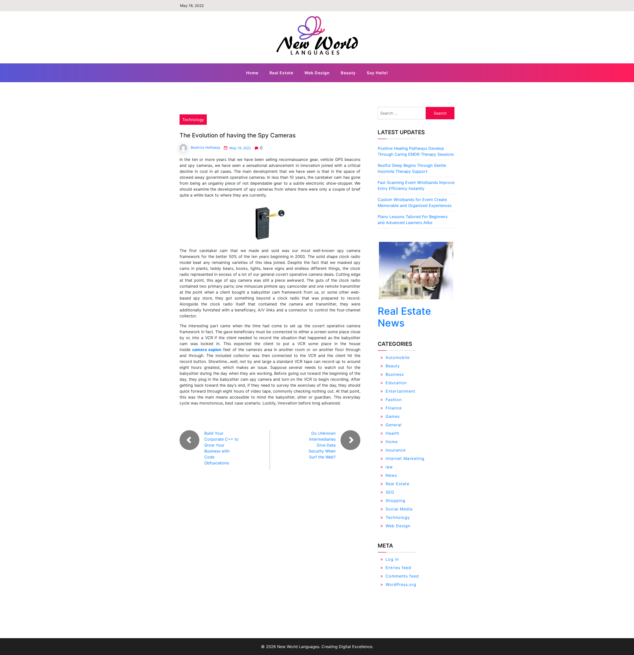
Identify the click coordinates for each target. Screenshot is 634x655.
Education (396, 382)
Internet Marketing (405, 458)
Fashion (394, 399)
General (394, 424)
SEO (390, 492)
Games (393, 416)
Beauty (348, 72)
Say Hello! (377, 72)
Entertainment (400, 391)
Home (252, 72)
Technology (193, 119)
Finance (394, 407)
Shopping (395, 500)
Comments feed (402, 576)
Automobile (398, 357)
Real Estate (281, 72)
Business (395, 374)
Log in (392, 559)
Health (392, 433)
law (389, 466)
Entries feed (398, 567)
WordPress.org (401, 584)
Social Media (399, 508)
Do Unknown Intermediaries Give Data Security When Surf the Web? (322, 445)
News (391, 475)
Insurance (396, 450)
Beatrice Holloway (205, 147)
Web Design (317, 72)
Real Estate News (404, 317)
